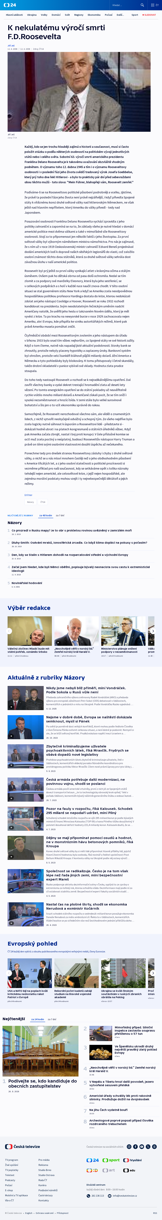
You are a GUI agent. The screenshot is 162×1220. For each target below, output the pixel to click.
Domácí (56, 14)
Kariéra (42, 1185)
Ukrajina (32, 14)
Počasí (108, 14)
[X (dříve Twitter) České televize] (148, 1146)
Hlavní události (14, 14)
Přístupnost (62, 1213)
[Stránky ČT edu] (129, 1170)
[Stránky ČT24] (93, 1160)
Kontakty (43, 1200)
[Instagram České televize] (129, 1146)
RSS (155, 1213)
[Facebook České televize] (135, 1146)
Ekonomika (94, 14)
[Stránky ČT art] (109, 1170)
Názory (30, 502)
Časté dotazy (45, 1195)
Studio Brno (44, 1170)
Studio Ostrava (46, 1175)
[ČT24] (10, 5)
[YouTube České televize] (141, 1146)
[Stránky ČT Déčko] (92, 1170)
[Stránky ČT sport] (111, 1160)
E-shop (9, 1190)
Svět (67, 14)
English (28, 1213)
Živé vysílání (11, 1164)
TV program (11, 1159)
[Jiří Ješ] (79, 92)
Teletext (9, 1175)
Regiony (78, 14)
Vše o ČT (9, 1200)
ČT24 (42, 502)
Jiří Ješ (11, 45)
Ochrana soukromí (44, 1213)
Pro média (44, 1159)
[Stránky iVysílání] (132, 1160)
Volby (44, 14)
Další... (120, 14)
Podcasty (10, 1180)
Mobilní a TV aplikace (16, 1195)
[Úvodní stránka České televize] (22, 1146)
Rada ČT (42, 1180)
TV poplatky (11, 1170)
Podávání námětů (47, 1190)
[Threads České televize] (154, 1146)
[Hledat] (142, 5)
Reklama (43, 1164)
